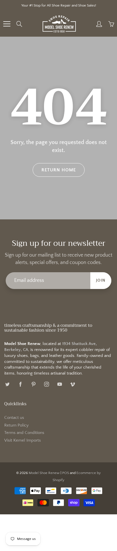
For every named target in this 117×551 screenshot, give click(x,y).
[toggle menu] (7, 24)
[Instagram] (46, 384)
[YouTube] (59, 384)
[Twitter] (7, 384)
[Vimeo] (73, 384)
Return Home (58, 169)
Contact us (14, 417)
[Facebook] (20, 384)
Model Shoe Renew (44, 473)
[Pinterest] (33, 384)
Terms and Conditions (24, 433)
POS (65, 473)
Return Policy (16, 425)
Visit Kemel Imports (22, 440)
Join (101, 280)
